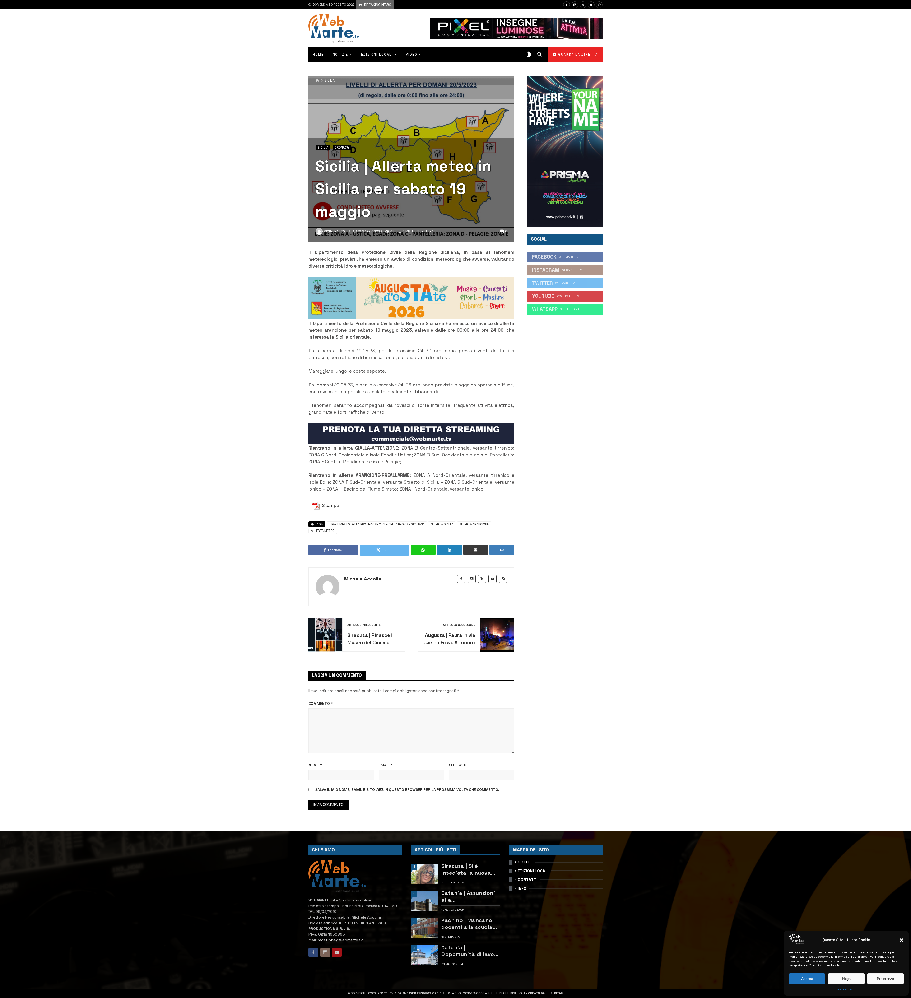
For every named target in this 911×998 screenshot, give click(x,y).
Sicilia (330, 80)
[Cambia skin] (529, 54)
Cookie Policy (844, 989)
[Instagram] (575, 4)
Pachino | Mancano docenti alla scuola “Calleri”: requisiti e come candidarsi (467, 923)
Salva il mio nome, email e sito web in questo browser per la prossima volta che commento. (407, 789)
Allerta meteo (323, 531)
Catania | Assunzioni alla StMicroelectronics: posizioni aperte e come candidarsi (468, 896)
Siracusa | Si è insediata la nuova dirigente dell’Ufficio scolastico (468, 869)
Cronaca (342, 147)
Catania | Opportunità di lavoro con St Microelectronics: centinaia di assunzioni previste (470, 951)
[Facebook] (566, 4)
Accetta (807, 979)
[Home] (317, 81)
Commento (320, 703)
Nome (315, 764)
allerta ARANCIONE (474, 524)
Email (386, 764)
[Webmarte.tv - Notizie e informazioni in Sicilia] (333, 28)
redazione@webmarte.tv (340, 940)
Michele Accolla (362, 579)
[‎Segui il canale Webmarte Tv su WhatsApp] (599, 4)
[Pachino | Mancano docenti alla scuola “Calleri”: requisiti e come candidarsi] (424, 928)
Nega (846, 979)
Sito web (457, 764)
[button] (901, 940)
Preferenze (885, 979)
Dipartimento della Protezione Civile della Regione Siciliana (377, 524)
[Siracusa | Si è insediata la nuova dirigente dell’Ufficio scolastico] (424, 874)
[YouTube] (591, 4)
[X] (583, 4)
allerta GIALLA (442, 524)
